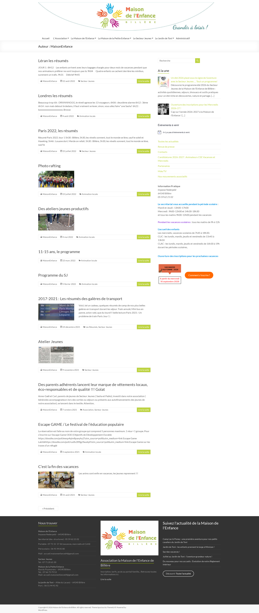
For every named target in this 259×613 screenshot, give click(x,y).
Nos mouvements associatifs (172, 176)
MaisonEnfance (50, 81)
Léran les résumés (53, 60)
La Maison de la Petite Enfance (113, 38)
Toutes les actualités (168, 141)
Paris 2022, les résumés (58, 130)
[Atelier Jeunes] (56, 348)
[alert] (189, 132)
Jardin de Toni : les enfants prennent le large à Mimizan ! (189, 547)
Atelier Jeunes (50, 341)
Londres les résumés (55, 95)
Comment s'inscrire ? (199, 275)
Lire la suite (143, 81)
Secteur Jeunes (87, 81)
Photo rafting (49, 165)
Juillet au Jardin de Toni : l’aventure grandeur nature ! (187, 556)
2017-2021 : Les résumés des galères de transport (80, 298)
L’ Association (60, 38)
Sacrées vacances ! (171, 551)
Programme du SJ (53, 275)
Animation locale (87, 116)
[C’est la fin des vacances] (56, 473)
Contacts (162, 151)
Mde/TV (162, 171)
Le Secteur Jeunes (142, 38)
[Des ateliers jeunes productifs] (56, 215)
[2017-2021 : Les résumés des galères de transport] (56, 305)
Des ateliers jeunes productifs (63, 208)
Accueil (45, 38)
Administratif (183, 38)
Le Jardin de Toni (163, 38)
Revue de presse (166, 146)
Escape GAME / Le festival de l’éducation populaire (81, 424)
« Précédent (48, 508)
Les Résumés (91, 327)
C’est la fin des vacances (58, 466)
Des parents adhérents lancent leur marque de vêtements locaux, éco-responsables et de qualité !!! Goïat (93, 387)
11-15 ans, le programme (59, 251)
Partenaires (164, 165)
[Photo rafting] (56, 172)
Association (88, 409)
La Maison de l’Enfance (82, 38)
